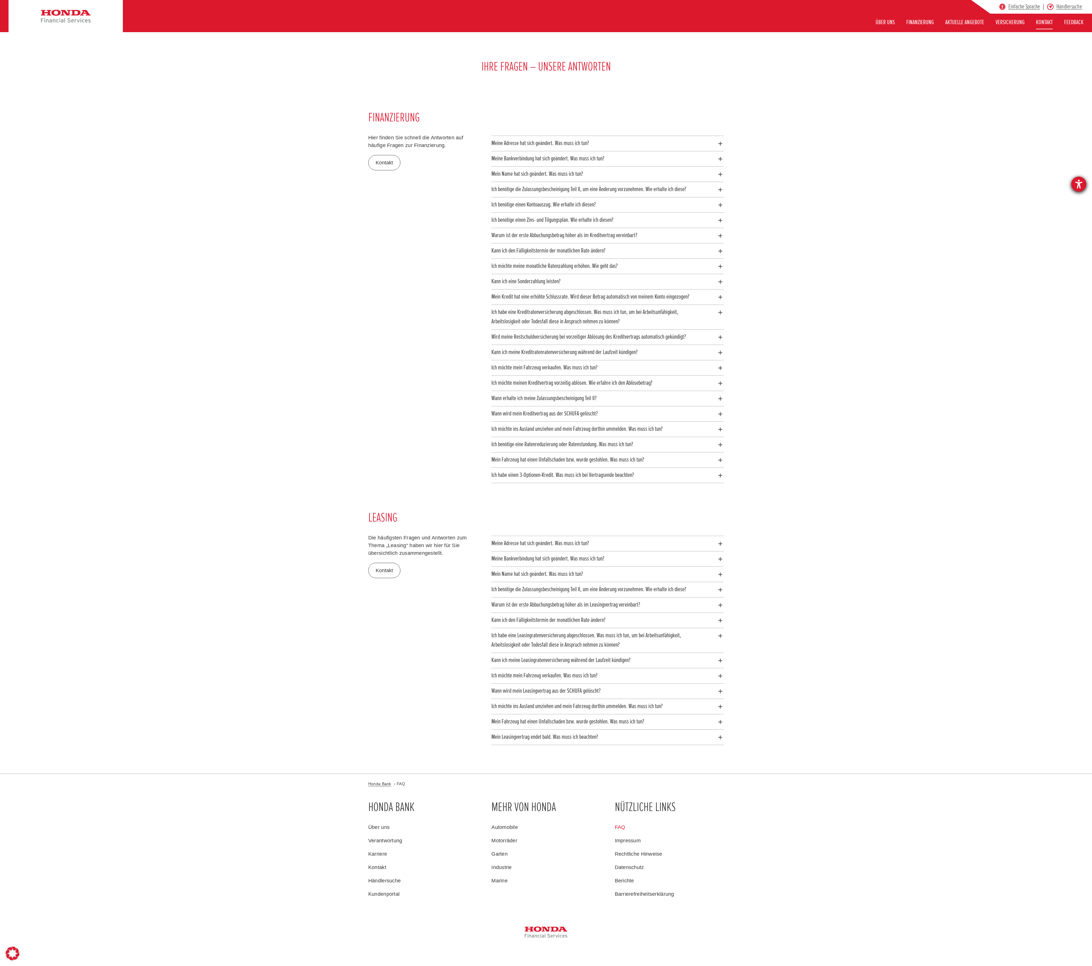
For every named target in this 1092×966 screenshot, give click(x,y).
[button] (1024, 7)
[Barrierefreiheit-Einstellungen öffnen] (1078, 184)
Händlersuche (1069, 7)
